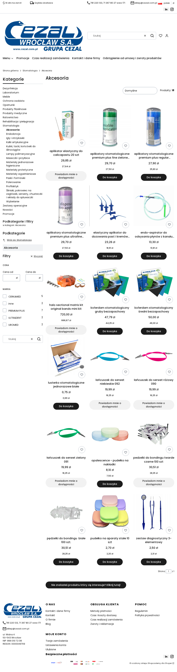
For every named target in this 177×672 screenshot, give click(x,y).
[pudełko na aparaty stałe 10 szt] (109, 512)
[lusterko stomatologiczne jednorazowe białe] (66, 358)
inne (11, 303)
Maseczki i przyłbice (18, 158)
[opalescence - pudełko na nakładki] (109, 435)
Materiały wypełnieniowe (21, 174)
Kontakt (50, 615)
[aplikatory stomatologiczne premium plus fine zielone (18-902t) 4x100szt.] (109, 127)
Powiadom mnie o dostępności (66, 176)
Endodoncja (13, 134)
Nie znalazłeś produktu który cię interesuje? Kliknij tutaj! (85, 585)
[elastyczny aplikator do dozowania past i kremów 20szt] (109, 206)
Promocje (8, 214)
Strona (161, 571)
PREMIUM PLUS (16, 310)
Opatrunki (9, 105)
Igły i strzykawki (15, 138)
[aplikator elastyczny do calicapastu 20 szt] (66, 126)
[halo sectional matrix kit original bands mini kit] (66, 282)
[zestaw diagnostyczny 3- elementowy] (153, 512)
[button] (152, 36)
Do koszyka (110, 177)
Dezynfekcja (10, 88)
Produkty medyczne (15, 113)
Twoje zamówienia (57, 641)
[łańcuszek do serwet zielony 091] (66, 433)
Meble (6, 96)
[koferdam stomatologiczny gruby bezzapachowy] (109, 283)
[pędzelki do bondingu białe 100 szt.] (66, 513)
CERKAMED (14, 296)
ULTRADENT (15, 318)
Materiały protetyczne (19, 169)
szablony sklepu (139, 663)
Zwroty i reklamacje (102, 624)
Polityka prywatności (147, 615)
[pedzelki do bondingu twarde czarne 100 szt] (153, 433)
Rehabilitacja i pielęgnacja (18, 121)
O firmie (50, 619)
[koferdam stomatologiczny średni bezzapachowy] (153, 283)
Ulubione (51, 649)
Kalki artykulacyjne (17, 142)
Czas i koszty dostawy (103, 615)
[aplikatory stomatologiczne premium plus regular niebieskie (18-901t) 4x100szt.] (153, 127)
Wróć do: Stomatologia (19, 240)
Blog (48, 624)
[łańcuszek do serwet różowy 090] (153, 357)
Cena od (8, 272)
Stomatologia (30, 70)
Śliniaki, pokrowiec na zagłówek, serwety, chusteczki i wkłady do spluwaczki (24, 194)
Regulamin (141, 611)
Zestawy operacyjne (15, 205)
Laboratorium (11, 92)
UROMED (13, 325)
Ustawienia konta (56, 645)
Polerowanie (13, 182)
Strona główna (10, 70)
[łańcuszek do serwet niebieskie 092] (109, 357)
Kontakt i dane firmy (58, 611)
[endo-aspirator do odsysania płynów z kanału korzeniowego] (153, 206)
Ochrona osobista (13, 101)
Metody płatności (100, 611)
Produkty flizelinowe (14, 109)
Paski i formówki (15, 178)
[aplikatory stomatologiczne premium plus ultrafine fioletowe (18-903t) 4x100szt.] (66, 206)
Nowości (8, 209)
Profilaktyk (12, 186)
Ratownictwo (10, 117)
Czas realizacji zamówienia (106, 619)
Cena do (31, 272)
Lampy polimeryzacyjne (20, 154)
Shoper (168, 663)
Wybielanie (12, 201)
